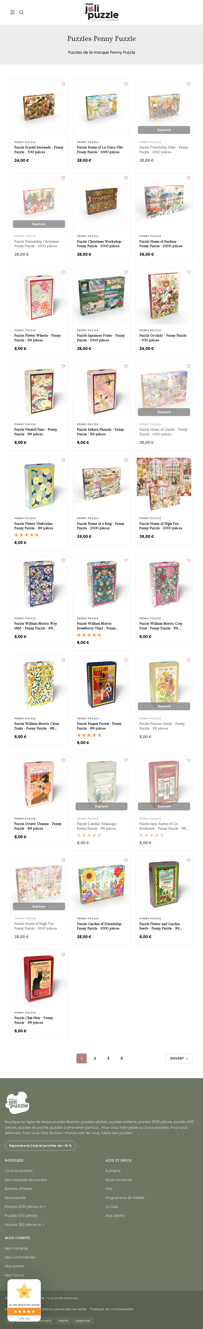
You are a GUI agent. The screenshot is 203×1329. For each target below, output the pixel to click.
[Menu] (12, 12)
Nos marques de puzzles (26, 1179)
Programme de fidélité (125, 1197)
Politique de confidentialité (111, 1309)
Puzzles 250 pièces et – (25, 1224)
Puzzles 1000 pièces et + (25, 1206)
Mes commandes (20, 1257)
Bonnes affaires (18, 1188)
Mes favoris (15, 1275)
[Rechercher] (21, 12)
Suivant (177, 1058)
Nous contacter (118, 1179)
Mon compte (16, 1248)
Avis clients (115, 1215)
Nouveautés (15, 1197)
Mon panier (14, 1266)
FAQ (108, 1188)
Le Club (111, 1206)
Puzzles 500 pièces (21, 1215)
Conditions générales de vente (61, 1309)
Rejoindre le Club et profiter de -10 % (40, 1145)
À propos (113, 1170)
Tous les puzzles (19, 1170)
